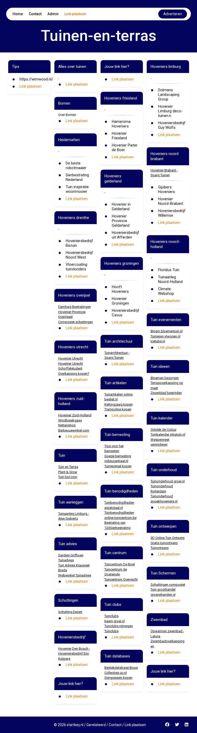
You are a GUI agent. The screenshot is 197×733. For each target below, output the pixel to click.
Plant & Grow (67, 472)
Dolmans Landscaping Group (168, 95)
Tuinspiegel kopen (118, 466)
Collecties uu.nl (115, 673)
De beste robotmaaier (76, 165)
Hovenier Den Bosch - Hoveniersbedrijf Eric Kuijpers (74, 654)
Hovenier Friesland (119, 135)
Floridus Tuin (168, 270)
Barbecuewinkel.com (73, 430)
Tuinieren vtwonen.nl (165, 336)
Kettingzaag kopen (118, 404)
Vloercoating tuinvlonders (76, 266)
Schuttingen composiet (168, 585)
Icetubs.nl (158, 341)
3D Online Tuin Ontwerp (168, 538)
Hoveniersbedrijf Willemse (171, 213)
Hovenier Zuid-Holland (74, 415)
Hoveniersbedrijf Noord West (79, 255)
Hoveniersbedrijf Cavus (125, 312)
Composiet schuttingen (75, 322)
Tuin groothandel (163, 589)
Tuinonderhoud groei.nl (168, 481)
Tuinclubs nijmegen (118, 626)
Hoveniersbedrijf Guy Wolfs (171, 125)
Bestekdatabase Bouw (121, 668)
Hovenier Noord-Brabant (170, 201)
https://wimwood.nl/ (36, 79)
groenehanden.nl (163, 595)
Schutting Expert (70, 612)
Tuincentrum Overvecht (121, 579)
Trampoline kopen (117, 409)
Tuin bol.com (67, 477)
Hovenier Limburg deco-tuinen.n (170, 111)
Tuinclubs (111, 631)
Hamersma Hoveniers (121, 124)
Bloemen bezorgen (165, 378)
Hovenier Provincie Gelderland (121, 221)
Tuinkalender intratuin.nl (168, 434)
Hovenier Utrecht (70, 358)
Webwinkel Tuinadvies (74, 575)
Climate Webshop (166, 291)
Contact (35, 14)
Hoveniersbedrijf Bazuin (79, 243)
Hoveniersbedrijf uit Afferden (125, 235)
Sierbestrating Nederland (77, 177)
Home (18, 14)
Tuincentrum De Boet (119, 564)
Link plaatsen (75, 14)
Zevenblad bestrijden (166, 393)
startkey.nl (75, 725)
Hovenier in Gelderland (121, 206)
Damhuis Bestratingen (74, 307)
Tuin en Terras (68, 467)
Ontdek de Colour (163, 430)
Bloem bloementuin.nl (167, 331)
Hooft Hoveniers (120, 289)
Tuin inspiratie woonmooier (77, 189)
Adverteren (172, 14)
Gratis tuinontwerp (164, 543)
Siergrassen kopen (118, 678)
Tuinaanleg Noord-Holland (170, 279)
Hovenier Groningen (120, 301)
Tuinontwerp (160, 548)
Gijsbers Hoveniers (166, 189)
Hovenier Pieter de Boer (124, 147)
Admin (52, 14)
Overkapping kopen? (73, 373)
